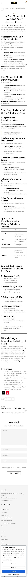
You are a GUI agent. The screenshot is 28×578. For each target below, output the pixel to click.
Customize (13, 563)
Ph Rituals (11, 22)
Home (2, 8)
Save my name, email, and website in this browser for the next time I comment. (14, 468)
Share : (2, 399)
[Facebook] (6, 399)
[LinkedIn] (12, 399)
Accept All (13, 571)
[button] (25, 2)
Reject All (13, 567)
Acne (7, 8)
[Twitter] (9, 399)
